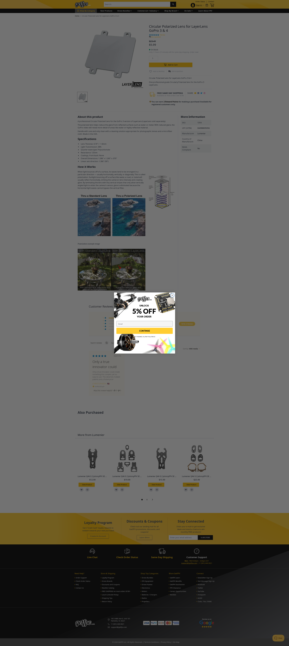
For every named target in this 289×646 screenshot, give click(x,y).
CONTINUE (144, 331)
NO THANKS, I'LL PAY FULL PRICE (144, 336)
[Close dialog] (172, 295)
